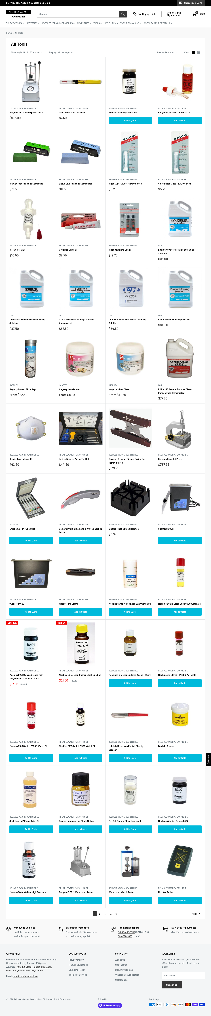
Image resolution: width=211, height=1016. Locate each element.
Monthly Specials (124, 969)
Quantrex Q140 (16, 603)
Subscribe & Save (193, 2)
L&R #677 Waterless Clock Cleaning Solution (176, 251)
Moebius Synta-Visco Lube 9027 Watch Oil (130, 603)
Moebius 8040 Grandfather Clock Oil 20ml (80, 674)
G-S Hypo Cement (68, 249)
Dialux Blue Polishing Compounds (75, 183)
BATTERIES (32, 23)
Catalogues (121, 979)
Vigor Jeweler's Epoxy (120, 249)
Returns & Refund (78, 964)
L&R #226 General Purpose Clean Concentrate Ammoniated (175, 391)
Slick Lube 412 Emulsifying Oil (24, 821)
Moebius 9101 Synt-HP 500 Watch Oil (77, 746)
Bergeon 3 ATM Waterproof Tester (26, 112)
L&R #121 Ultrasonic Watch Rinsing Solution (26, 321)
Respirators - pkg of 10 (20, 459)
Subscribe (171, 984)
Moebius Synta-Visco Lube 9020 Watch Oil (179, 603)
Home (9, 33)
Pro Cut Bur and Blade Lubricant (125, 821)
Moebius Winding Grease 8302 (173, 821)
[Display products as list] (198, 52)
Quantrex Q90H (166, 528)
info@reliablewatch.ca (25, 975)
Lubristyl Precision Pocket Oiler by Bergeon (126, 748)
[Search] (123, 14)
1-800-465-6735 (126, 932)
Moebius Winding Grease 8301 (123, 112)
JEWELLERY (110, 23)
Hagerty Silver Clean (119, 389)
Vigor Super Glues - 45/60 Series (125, 183)
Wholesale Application (127, 974)
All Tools (19, 33)
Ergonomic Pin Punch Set (22, 528)
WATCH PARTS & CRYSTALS (157, 23)
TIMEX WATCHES (14, 23)
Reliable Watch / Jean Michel (24, 108)
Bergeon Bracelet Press (170, 459)
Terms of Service (78, 974)
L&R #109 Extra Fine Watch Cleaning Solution (127, 321)
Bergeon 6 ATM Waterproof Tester (76, 892)
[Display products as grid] (193, 52)
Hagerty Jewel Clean (69, 389)
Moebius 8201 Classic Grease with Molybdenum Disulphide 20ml (26, 676)
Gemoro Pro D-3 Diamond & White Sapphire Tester (80, 530)
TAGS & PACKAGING (129, 23)
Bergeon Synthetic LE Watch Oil (174, 112)
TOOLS (96, 23)
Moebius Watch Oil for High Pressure (27, 892)
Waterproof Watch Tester (121, 892)
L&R (160, 245)
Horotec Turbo (165, 892)
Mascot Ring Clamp (68, 603)
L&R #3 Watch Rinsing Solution (174, 319)
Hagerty (13, 385)
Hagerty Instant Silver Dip (22, 389)
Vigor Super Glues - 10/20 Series (174, 183)
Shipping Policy (77, 969)
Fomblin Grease (166, 746)
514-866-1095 (125, 936)
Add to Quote (130, 120)
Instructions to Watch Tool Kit (74, 459)
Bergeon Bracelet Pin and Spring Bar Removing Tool (127, 461)
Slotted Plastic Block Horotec (124, 528)
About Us (120, 959)
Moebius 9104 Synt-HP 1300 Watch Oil (177, 674)
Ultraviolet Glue (17, 249)
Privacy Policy (76, 959)
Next (194, 913)
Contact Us (121, 964)
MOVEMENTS (83, 23)
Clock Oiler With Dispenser (72, 112)
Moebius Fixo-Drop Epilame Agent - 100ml (130, 674)
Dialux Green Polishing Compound (26, 183)
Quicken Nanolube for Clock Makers (76, 821)
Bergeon (13, 524)
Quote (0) (208, 759)
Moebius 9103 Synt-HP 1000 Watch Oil (28, 746)
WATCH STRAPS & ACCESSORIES (57, 23)
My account (173, 15)
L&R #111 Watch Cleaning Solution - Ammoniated (76, 321)
